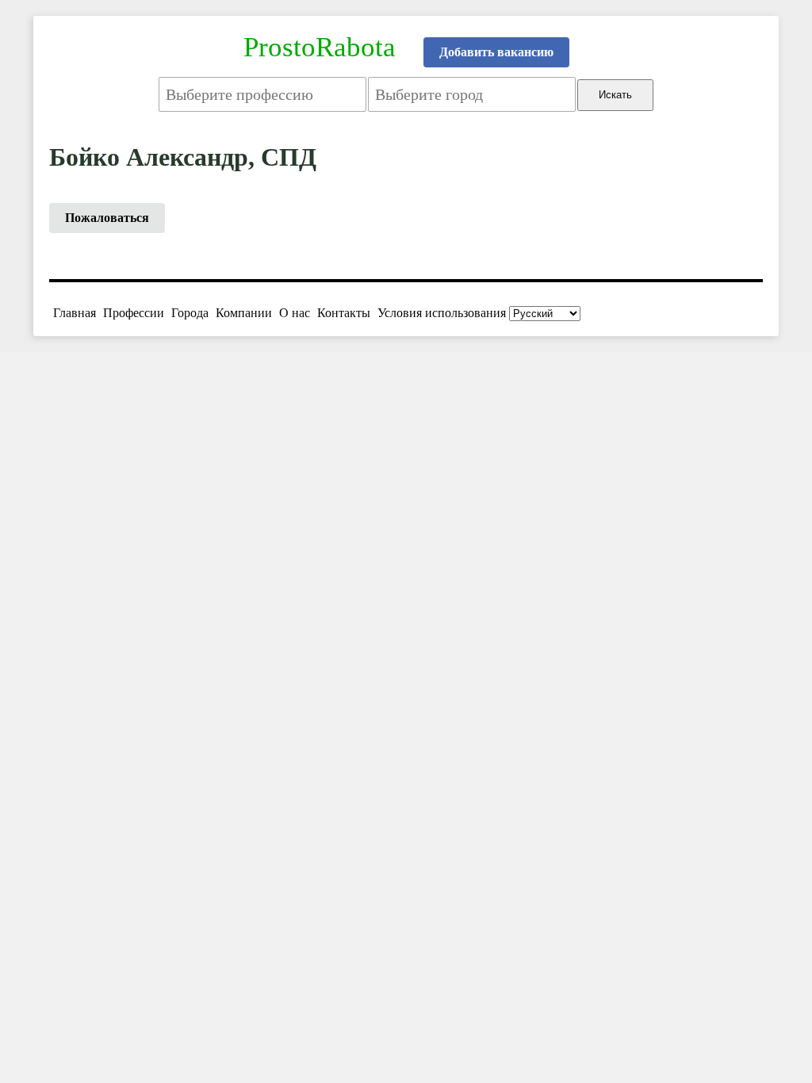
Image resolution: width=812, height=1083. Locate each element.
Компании (244, 313)
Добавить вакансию (496, 52)
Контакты (343, 313)
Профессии (133, 313)
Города (190, 313)
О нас (294, 313)
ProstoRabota (319, 47)
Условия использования (441, 313)
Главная (74, 313)
